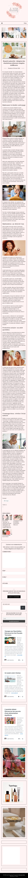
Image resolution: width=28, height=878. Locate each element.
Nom (4, 570)
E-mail (4, 577)
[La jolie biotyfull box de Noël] (7, 532)
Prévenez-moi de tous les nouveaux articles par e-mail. (14, 592)
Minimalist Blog (22, 874)
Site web (5, 583)
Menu (25, 23)
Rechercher (6, 604)
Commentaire (6, 551)
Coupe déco (14, 820)
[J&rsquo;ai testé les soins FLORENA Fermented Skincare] (18, 517)
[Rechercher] (23, 608)
